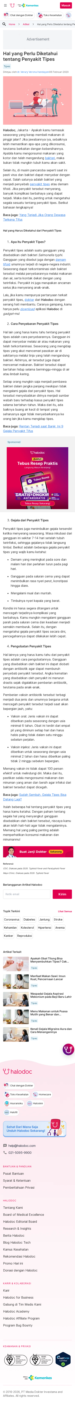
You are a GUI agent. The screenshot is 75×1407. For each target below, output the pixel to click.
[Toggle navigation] (5, 5)
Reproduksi (24, 935)
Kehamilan (10, 927)
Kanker (8, 935)
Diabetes (29, 919)
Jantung (44, 919)
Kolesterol (27, 927)
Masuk (66, 5)
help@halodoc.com (19, 1146)
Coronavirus (11, 919)
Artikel (26, 24)
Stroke (58, 919)
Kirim (62, 894)
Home (12, 24)
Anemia (60, 927)
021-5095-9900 (17, 1153)
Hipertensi (44, 927)
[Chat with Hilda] (68, 1049)
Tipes (7, 66)
